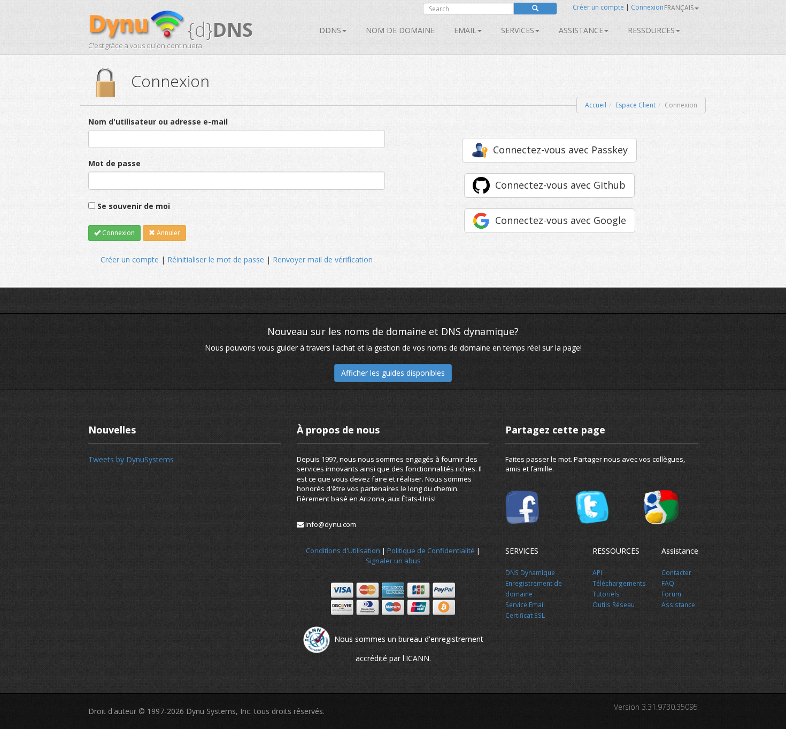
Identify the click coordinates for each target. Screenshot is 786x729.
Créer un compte (598, 7)
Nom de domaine (400, 30)
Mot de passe (114, 163)
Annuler (167, 232)
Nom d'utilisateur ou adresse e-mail (158, 122)
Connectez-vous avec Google (560, 220)
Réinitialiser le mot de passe (215, 259)
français (678, 7)
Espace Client (635, 105)
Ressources (651, 30)
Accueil (595, 105)
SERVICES (517, 30)
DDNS (330, 30)
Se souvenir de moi (133, 206)
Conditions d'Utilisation (343, 550)
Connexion (647, 7)
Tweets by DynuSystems (131, 459)
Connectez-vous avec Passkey (560, 149)
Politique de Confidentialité (431, 550)
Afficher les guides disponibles (393, 373)
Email (465, 30)
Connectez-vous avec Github (560, 185)
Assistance (581, 30)
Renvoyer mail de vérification (323, 259)
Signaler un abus (393, 560)
